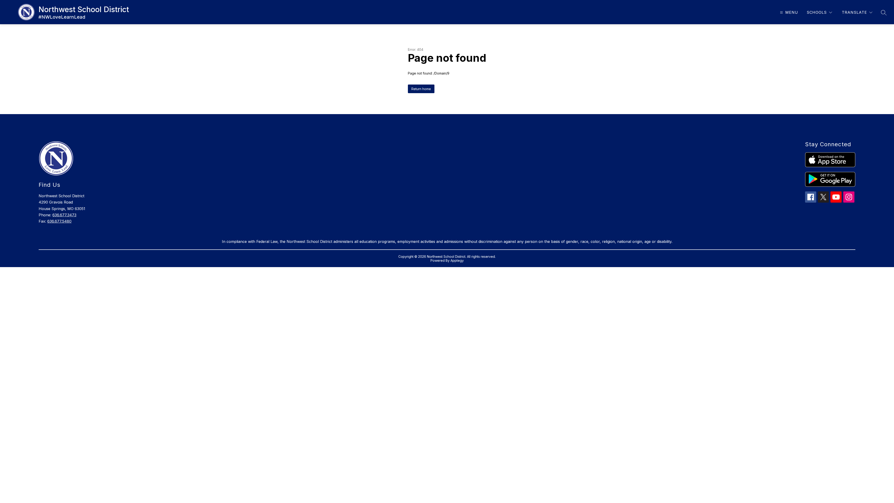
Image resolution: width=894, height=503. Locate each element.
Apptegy (457, 260)
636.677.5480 (59, 221)
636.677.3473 (64, 215)
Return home (421, 89)
